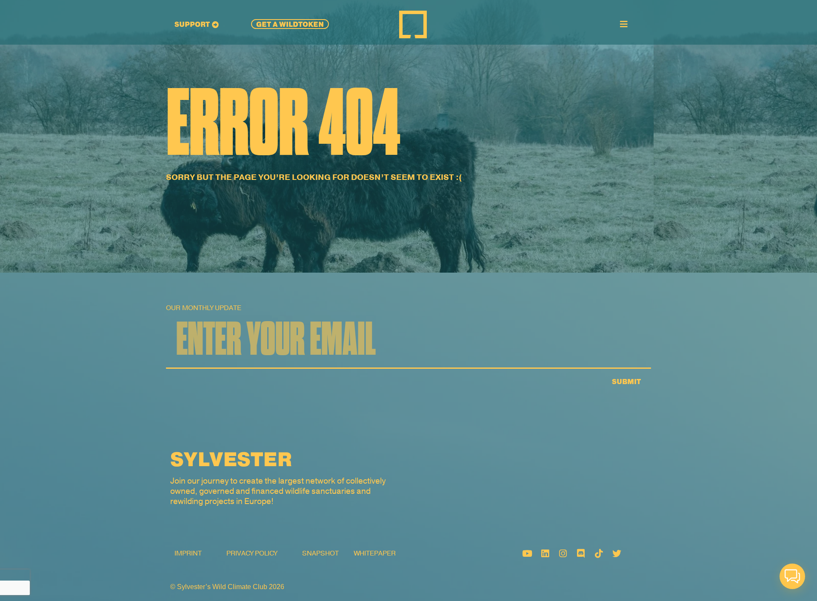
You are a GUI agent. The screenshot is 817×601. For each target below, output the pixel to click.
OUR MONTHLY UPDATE (203, 308)
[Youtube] (527, 553)
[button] (792, 576)
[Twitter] (617, 553)
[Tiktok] (599, 553)
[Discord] (581, 553)
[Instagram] (563, 553)
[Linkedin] (545, 553)
